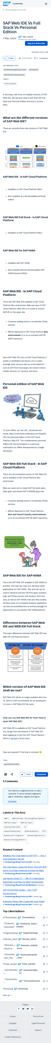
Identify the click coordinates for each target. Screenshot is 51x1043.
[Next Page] (27, 843)
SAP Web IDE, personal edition (14, 75)
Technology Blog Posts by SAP (15, 10)
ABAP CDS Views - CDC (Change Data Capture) (27, 818)
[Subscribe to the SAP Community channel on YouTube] (28, 1009)
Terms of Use (38, 1016)
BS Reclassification (31, 831)
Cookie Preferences (13, 1037)
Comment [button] (41, 774)
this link (14, 738)
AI (25, 827)
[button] (5, 58)
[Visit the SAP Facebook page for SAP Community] (19, 1009)
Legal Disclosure (38, 1023)
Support (38, 1030)
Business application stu (35, 835)
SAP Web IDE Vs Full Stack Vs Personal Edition (21, 27)
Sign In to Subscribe (36, 43)
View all (6, 995)
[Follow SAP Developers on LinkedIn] (32, 1009)
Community (18, 4)
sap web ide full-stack (11, 764)
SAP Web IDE (33, 70)
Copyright (13, 1023)
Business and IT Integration (13, 835)
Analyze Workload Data (12, 831)
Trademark (12, 1030)
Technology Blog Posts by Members (21, 885)
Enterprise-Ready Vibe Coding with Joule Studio (24, 901)
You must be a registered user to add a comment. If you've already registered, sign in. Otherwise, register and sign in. (25, 794)
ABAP (6, 818)
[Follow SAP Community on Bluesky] (23, 1009)
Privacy (13, 1016)
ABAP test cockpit (10, 823)
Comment (12, 801)
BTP (43, 831)
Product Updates (10, 83)
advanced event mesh (12, 827)
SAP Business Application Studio (15, 70)
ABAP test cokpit (26, 823)
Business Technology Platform (14, 840)
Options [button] (26, 47)
